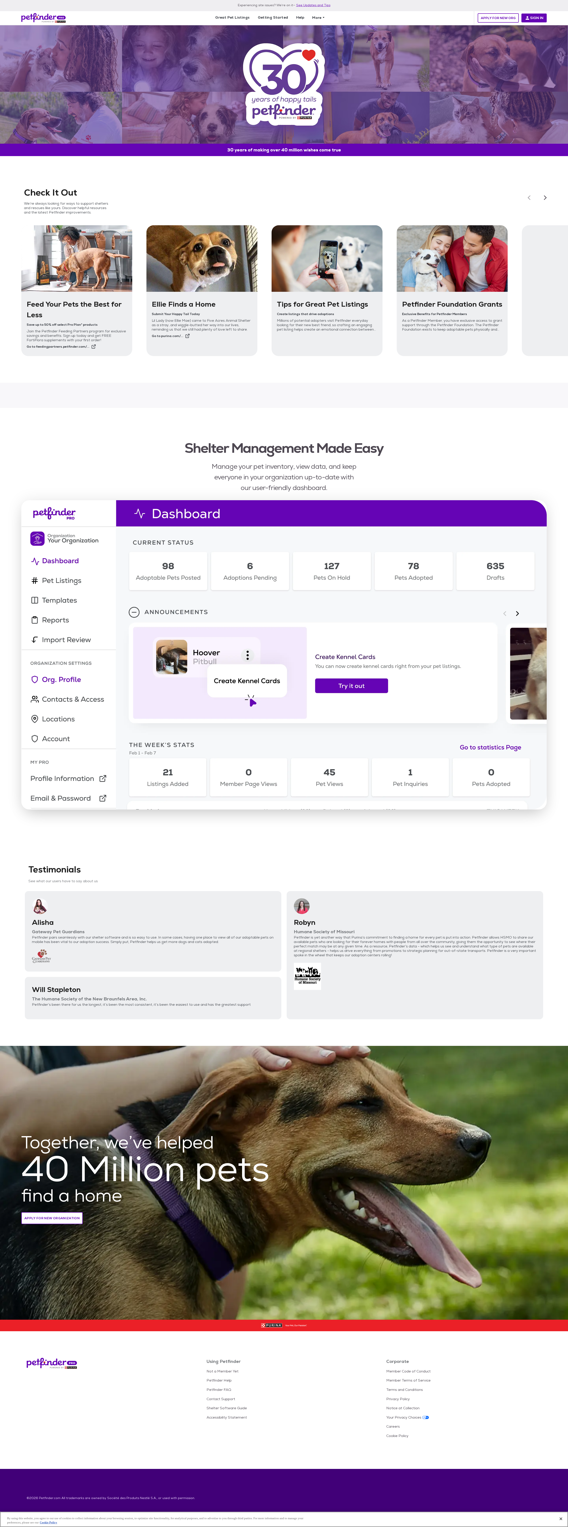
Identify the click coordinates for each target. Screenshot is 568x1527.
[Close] (561, 1519)
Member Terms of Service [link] (408, 1380)
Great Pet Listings (232, 17)
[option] (76, 290)
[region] (284, 1519)
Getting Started (273, 17)
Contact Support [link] (221, 1399)
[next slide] (545, 197)
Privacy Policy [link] (398, 1399)
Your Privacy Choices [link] (403, 1417)
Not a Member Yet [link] (223, 1371)
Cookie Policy (48, 1522)
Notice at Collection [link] (403, 1408)
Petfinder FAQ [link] (219, 1389)
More (316, 17)
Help (300, 17)
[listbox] (284, 290)
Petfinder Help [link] (219, 1380)
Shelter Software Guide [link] (227, 1408)
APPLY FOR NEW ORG (498, 18)
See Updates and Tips (313, 5)
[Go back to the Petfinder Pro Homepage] (43, 18)
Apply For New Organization (52, 1218)
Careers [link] (393, 1426)
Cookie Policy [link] (397, 1435)
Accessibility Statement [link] (227, 1417)
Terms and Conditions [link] (404, 1389)
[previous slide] (529, 197)
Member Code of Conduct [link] (408, 1371)
